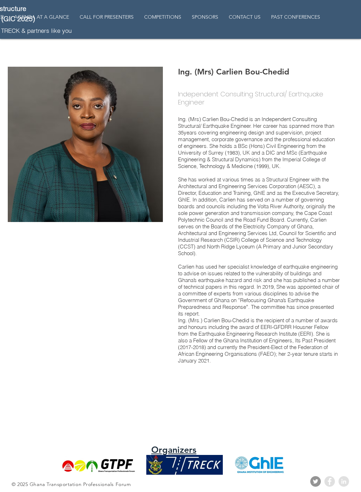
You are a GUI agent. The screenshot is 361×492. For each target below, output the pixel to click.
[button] (295, 17)
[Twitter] (315, 481)
